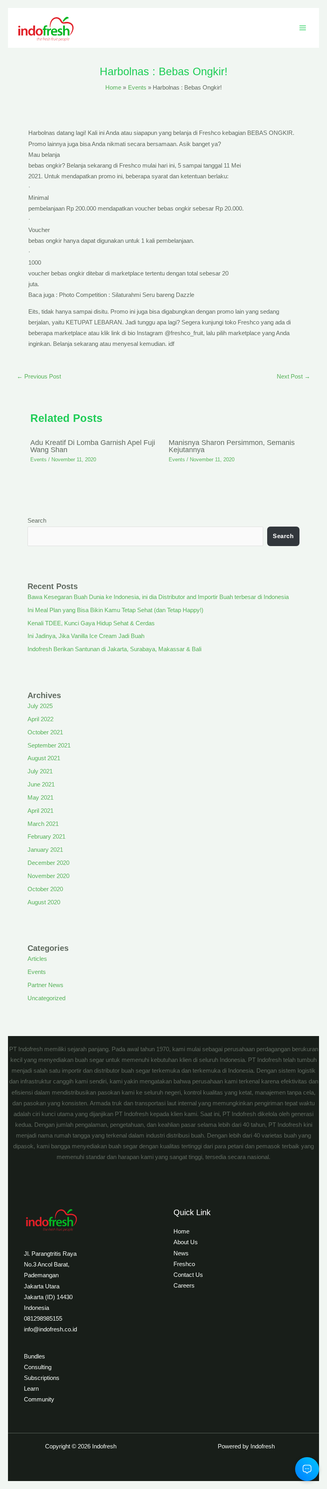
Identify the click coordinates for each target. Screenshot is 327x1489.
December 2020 (48, 863)
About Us (185, 1242)
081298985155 (43, 1318)
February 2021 (46, 836)
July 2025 (40, 706)
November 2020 (48, 876)
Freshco (184, 1264)
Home (181, 1231)
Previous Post (39, 376)
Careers (184, 1285)
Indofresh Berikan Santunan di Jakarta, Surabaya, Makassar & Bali (114, 649)
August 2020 (44, 902)
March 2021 (43, 824)
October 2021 (45, 732)
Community (39, 1399)
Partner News (45, 985)
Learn (31, 1389)
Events (38, 460)
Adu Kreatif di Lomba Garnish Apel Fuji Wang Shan (92, 446)
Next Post (293, 376)
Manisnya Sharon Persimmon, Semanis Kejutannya (232, 446)
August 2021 (44, 758)
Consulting (37, 1367)
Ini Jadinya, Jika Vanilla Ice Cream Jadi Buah (86, 636)
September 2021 (49, 745)
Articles (37, 959)
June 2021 (41, 784)
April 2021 (40, 811)
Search (37, 520)
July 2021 (40, 771)
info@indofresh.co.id (50, 1329)
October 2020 (45, 889)
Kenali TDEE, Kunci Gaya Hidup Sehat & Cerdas (91, 623)
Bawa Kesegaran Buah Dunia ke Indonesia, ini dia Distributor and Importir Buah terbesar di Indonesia (158, 597)
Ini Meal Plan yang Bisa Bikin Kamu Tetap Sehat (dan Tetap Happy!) (115, 610)
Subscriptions (41, 1378)
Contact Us (188, 1275)
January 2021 (45, 850)
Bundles (34, 1356)
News (181, 1253)
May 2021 (40, 797)
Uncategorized (46, 998)
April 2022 (40, 719)
